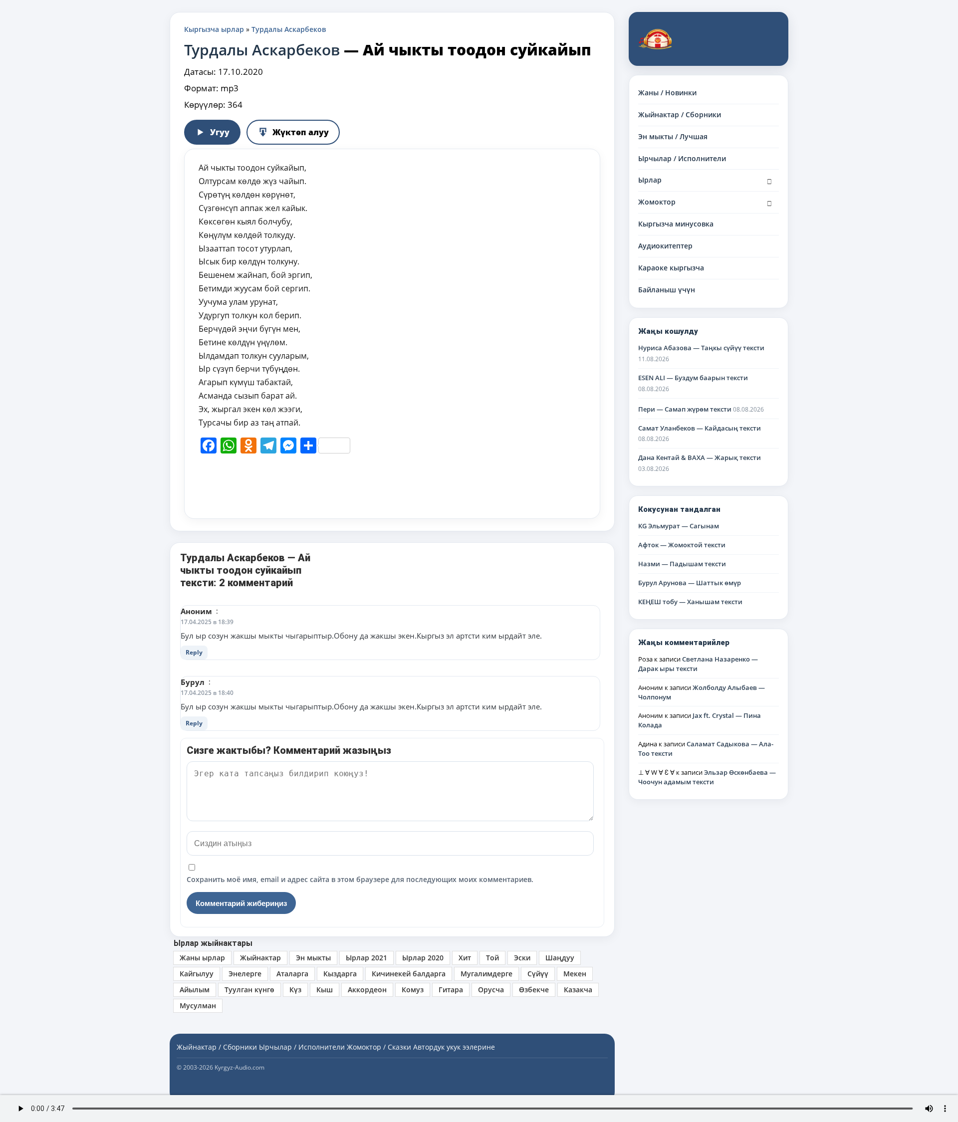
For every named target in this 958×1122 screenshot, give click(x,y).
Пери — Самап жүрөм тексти (684, 409)
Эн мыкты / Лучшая (673, 136)
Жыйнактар (260, 957)
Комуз (413, 989)
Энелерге (245, 973)
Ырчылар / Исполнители (682, 158)
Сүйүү (537, 973)
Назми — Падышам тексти (682, 563)
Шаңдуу (559, 957)
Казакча (578, 989)
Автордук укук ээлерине (454, 1047)
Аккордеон (367, 989)
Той (492, 957)
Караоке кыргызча (671, 267)
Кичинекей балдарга (409, 973)
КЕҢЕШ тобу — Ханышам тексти (690, 601)
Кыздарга (340, 973)
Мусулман (198, 1005)
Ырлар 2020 (423, 957)
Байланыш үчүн (666, 289)
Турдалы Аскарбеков (288, 29)
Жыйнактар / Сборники (679, 114)
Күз (295, 989)
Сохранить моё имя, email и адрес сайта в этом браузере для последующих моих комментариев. (360, 879)
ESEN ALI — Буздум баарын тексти (693, 377)
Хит (465, 957)
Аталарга (292, 973)
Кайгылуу (197, 973)
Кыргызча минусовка (676, 223)
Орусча (491, 989)
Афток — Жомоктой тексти (681, 544)
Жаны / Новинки (667, 92)
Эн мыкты (313, 957)
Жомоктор (657, 202)
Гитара (451, 989)
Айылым (195, 989)
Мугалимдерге (486, 973)
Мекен (574, 973)
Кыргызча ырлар (214, 29)
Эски (522, 957)
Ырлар (650, 180)
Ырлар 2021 (366, 957)
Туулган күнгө (249, 989)
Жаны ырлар (202, 957)
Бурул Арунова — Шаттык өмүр (689, 582)
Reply (194, 652)
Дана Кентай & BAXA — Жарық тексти (699, 457)
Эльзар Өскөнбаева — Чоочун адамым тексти (707, 777)
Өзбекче (534, 989)
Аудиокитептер (665, 245)
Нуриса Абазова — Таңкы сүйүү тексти (701, 347)
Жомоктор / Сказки (379, 1047)
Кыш (324, 989)
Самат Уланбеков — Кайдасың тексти (699, 428)
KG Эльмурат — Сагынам (678, 525)
